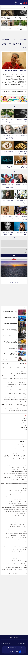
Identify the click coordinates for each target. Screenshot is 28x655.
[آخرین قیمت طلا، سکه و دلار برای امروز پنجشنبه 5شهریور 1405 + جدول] (22, 341)
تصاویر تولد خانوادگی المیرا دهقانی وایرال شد (17, 410)
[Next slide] (26, 268)
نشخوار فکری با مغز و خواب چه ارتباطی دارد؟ (18, 453)
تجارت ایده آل (24, 425)
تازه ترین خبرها (24, 427)
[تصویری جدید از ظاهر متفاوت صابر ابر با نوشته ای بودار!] (7, 226)
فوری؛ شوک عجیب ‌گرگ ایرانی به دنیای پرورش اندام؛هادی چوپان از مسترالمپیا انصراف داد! (7, 186)
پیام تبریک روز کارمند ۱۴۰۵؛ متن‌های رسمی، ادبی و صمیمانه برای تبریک (21, 202)
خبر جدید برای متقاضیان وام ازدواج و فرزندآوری (18, 471)
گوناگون (25, 7)
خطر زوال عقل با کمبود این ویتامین (20, 446)
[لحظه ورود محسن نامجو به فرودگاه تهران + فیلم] (22, 312)
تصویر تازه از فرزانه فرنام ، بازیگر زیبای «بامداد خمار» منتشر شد (7, 201)
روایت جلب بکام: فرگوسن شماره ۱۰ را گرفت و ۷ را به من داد (9, 330)
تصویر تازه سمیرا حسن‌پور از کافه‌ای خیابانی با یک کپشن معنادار (14, 376)
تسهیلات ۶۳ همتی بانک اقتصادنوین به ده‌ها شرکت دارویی (16, 490)
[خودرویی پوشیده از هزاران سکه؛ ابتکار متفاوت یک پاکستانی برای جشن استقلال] (20, 23)
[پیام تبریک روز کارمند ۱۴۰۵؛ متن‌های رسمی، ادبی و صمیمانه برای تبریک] (20, 194)
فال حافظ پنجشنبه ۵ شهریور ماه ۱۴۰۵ (7, 152)
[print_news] (9, 91)
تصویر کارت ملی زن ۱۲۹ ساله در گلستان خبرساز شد (16, 382)
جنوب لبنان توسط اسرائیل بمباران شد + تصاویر (18, 515)
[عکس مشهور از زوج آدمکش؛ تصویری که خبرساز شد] (7, 13)
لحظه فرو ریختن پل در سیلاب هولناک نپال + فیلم (16, 384)
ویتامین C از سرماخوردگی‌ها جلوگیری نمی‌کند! (18, 444)
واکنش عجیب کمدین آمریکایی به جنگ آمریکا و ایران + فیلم (16, 465)
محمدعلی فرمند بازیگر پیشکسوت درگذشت (18, 371)
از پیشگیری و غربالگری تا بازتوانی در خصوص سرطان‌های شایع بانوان (15, 451)
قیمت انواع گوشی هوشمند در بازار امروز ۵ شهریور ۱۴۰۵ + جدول (10, 353)
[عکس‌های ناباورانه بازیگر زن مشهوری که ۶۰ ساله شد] (20, 226)
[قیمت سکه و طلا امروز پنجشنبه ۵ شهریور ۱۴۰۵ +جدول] (20, 145)
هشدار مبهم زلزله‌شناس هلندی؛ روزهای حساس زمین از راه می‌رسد (15, 554)
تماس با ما (16, 637)
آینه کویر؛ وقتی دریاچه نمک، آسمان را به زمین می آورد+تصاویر (14, 279)
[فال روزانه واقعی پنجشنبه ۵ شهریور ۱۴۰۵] (7, 160)
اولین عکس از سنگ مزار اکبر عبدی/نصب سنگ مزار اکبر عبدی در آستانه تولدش (21, 218)
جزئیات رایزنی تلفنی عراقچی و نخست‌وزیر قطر (18, 518)
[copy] (25, 91)
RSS (11, 637)
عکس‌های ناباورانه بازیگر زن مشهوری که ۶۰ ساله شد (22, 233)
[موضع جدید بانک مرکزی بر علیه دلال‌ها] (22, 324)
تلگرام (21, 643)
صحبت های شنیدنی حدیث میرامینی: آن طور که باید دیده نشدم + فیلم (14, 463)
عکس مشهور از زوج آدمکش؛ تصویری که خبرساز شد (7, 18)
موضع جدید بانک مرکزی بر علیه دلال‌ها (10, 323)
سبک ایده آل (24, 421)
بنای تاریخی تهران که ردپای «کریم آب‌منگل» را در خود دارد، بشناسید (7, 27)
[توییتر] (2, 91)
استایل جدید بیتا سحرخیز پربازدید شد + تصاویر (18, 461)
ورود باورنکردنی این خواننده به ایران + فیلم (21, 18)
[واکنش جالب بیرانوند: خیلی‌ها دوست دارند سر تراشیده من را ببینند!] (22, 347)
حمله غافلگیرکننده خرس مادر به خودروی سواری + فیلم (17, 558)
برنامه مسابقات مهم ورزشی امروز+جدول (10, 359)
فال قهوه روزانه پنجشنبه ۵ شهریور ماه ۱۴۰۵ (22, 166)
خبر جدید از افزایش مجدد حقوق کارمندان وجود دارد (16, 402)
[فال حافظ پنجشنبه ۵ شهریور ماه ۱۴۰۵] (7, 145)
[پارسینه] (20, 2)
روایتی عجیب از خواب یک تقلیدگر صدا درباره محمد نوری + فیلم (14, 397)
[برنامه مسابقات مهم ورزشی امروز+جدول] (22, 359)
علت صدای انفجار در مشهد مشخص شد (19, 505)
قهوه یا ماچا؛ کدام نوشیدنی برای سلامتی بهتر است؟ (17, 549)
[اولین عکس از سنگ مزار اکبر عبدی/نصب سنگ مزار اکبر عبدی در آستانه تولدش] (20, 210)
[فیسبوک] (6, 91)
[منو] (3, 2)
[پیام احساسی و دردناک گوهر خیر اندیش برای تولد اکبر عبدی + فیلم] (20, 178)
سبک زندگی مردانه (23, 423)
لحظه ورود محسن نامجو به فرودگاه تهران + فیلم (9, 312)
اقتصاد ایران (24, 418)
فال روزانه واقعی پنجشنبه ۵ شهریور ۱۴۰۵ (8, 166)
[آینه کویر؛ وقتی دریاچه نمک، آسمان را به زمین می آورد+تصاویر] (14, 269)
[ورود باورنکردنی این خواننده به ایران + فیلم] (20, 13)
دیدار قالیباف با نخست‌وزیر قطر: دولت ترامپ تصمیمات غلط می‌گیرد (15, 473)
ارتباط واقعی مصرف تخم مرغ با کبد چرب (19, 449)
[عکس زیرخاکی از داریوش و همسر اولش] (7, 210)
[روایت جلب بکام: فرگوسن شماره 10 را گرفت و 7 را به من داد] (22, 330)
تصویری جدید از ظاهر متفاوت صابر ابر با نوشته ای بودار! (8, 233)
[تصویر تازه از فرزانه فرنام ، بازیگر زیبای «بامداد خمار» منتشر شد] (7, 194)
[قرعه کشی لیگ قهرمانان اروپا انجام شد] (22, 318)
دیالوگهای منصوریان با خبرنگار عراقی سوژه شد (18, 499)
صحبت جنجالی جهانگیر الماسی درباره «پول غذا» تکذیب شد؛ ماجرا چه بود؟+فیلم (8, 137)
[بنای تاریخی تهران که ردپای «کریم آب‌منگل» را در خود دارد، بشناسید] (7, 23)
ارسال (14, 255)
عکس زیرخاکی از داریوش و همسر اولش (7, 217)
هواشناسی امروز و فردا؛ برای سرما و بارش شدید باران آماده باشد (15, 567)
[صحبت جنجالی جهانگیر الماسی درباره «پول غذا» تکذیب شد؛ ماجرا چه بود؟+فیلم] (7, 129)
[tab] (17, 282)
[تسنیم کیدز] (14, 99)
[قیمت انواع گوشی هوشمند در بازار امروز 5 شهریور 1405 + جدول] (22, 353)
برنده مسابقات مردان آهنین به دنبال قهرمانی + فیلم (17, 495)
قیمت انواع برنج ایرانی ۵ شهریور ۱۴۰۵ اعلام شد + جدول (16, 458)
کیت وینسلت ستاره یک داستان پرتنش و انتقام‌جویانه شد (15, 399)
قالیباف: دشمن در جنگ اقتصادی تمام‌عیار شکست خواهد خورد (16, 533)
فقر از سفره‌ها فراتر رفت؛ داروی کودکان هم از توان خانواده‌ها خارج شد (15, 556)
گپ (26, 643)
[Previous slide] (2, 268)
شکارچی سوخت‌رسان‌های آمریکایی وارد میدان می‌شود (17, 524)
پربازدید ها (22, 363)
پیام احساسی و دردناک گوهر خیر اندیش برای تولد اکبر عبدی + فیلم (21, 185)
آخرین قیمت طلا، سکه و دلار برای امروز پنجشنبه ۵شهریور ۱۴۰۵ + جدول (10, 342)
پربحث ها (4, 363)
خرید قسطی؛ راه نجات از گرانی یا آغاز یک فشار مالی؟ (17, 573)
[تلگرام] (4, 91)
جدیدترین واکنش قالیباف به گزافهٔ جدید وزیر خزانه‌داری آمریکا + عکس (14, 477)
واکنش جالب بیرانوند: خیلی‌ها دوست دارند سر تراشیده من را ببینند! (9, 348)
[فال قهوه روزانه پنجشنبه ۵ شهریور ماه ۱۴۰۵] (20, 160)
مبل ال (25, 429)
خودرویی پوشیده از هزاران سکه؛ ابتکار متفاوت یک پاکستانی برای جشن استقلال (20, 28)
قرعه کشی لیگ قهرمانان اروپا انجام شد (10, 317)
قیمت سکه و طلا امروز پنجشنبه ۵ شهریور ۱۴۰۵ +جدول (21, 152)
